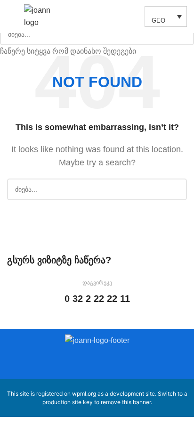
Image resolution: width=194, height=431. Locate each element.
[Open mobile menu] (10, 16)
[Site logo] (41, 16)
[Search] (132, 16)
